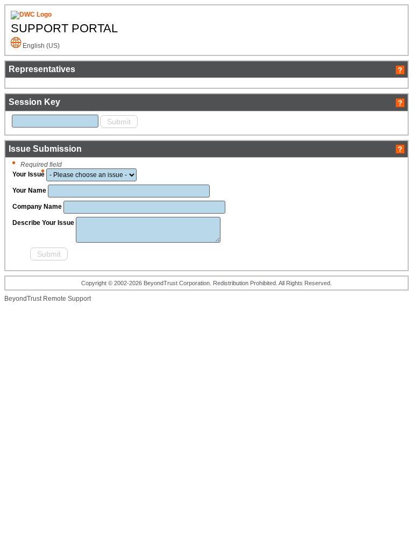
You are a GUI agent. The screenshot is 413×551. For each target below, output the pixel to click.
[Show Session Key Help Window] (400, 102)
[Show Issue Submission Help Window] (400, 148)
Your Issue (28, 174)
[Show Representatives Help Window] (400, 69)
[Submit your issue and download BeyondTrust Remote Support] (20, 255)
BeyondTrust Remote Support (47, 298)
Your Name (29, 190)
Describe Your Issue (43, 223)
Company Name (37, 206)
